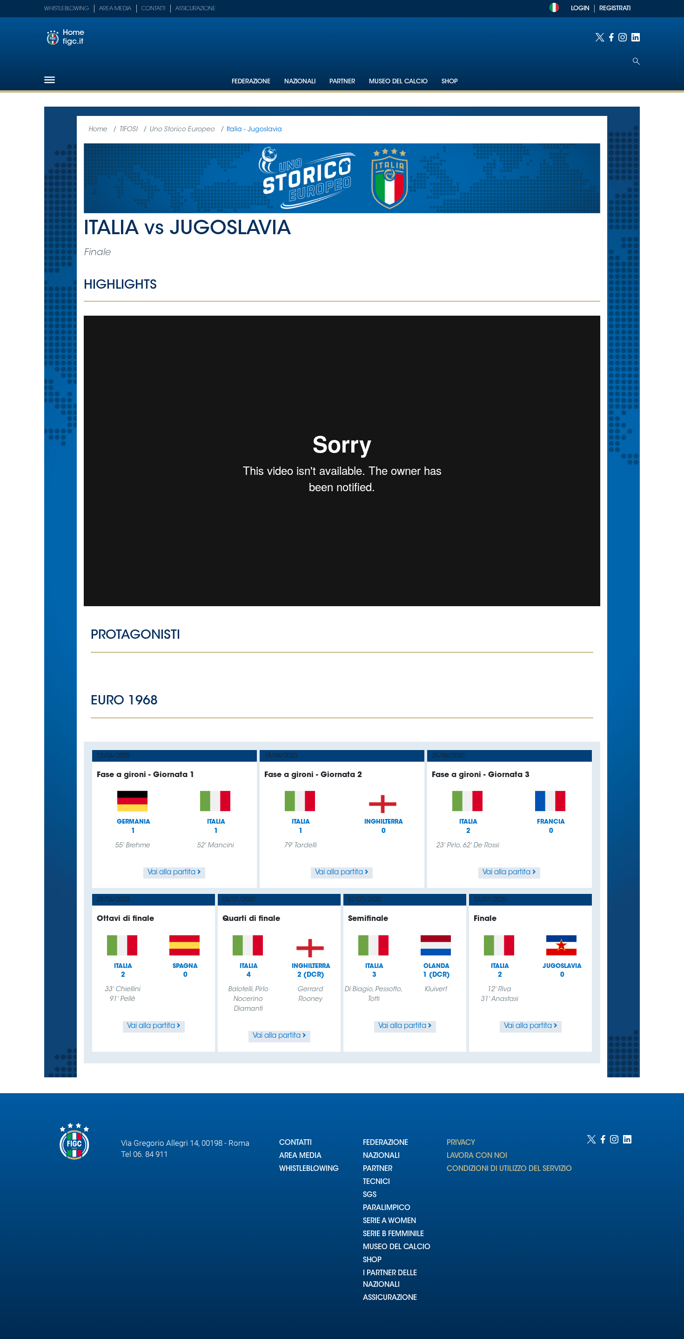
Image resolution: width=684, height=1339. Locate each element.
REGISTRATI (614, 9)
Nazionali (299, 82)
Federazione (251, 82)
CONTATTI (295, 1143)
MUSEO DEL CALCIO (396, 1247)
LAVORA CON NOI (477, 1156)
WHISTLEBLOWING (309, 1169)
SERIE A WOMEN (389, 1221)
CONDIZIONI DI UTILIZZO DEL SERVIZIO (509, 1169)
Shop (450, 82)
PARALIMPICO (386, 1208)
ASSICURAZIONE (390, 1298)
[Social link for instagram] (622, 37)
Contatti (153, 9)
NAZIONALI (381, 1156)
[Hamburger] (49, 79)
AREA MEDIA (300, 1156)
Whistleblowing (66, 9)
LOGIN (580, 9)
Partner (342, 82)
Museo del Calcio (398, 82)
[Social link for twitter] (599, 37)
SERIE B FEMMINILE (393, 1234)
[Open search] (636, 61)
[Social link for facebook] (611, 37)
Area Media (115, 9)
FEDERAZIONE (385, 1143)
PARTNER (377, 1169)
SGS (369, 1195)
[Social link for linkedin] (635, 37)
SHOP (372, 1260)
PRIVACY (461, 1143)
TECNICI (376, 1182)
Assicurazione (195, 9)
